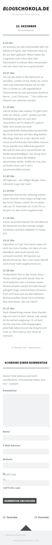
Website (7, 459)
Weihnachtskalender (26, 30)
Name (7, 431)
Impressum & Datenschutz (15, 535)
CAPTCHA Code (11, 487)
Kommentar (10, 390)
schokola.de (26, 9)
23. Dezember (41, 517)
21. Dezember (10, 517)
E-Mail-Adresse (12, 445)
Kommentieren (34, 347)
